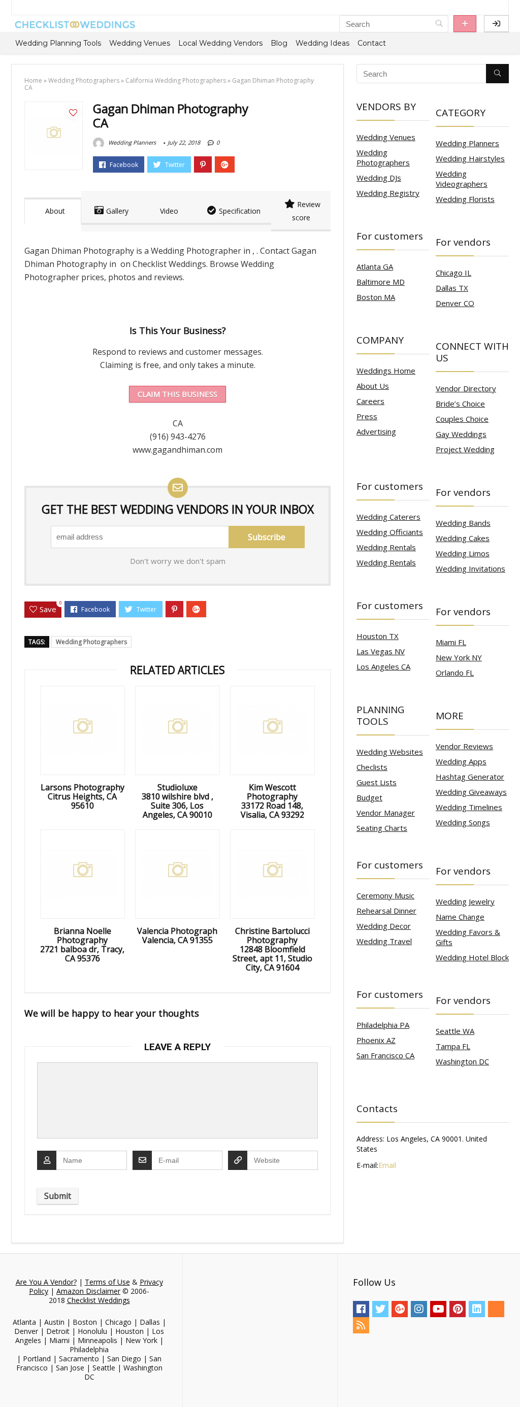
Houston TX (377, 636)
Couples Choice (462, 419)
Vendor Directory (466, 388)
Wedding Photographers (83, 80)
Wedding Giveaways (471, 792)
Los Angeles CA (383, 666)
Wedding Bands (463, 523)
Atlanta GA (374, 266)
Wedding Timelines (469, 807)
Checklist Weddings (98, 1300)
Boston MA (375, 297)
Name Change (460, 917)
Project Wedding (465, 449)
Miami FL (451, 642)
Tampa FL (453, 1046)
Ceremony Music (385, 895)
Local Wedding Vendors (220, 43)
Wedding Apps (461, 761)
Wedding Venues (139, 43)
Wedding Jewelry (465, 901)
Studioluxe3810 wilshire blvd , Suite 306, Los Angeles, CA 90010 (177, 801)
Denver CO (455, 303)
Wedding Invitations (470, 568)
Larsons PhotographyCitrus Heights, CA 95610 (82, 796)
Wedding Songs (463, 822)
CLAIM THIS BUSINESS (177, 394)
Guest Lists (376, 782)
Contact (372, 43)
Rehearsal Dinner (386, 911)
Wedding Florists (465, 199)
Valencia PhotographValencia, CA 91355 (177, 935)
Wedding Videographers (462, 179)
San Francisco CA (385, 1055)
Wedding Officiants (389, 532)
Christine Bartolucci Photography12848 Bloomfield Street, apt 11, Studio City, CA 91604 (272, 949)
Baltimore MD (380, 282)
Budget (369, 797)
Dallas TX (452, 288)
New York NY (459, 657)
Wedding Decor (383, 926)
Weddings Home (385, 370)
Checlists (371, 767)
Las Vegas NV (380, 651)
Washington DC (462, 1061)
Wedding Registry (387, 193)
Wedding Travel (384, 941)
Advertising (376, 431)
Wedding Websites (389, 752)
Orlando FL (455, 672)
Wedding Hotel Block (472, 957)
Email (387, 1165)
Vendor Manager (385, 813)
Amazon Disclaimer (88, 1291)
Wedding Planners (131, 142)
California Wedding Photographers (175, 80)
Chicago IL (453, 272)
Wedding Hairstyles (470, 158)
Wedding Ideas (322, 43)
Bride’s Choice (460, 403)
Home (33, 80)
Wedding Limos (463, 553)
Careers (370, 401)
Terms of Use (107, 1282)
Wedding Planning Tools (58, 43)
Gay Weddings (461, 434)
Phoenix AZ (376, 1040)
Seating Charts (381, 828)
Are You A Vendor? (46, 1282)
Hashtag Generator (470, 777)
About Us (372, 386)
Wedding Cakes (463, 538)
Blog (279, 43)
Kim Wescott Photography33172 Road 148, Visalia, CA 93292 (272, 801)
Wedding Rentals (386, 547)
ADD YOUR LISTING (464, 23)
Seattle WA (455, 1031)
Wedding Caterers (388, 517)
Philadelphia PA (382, 1025)
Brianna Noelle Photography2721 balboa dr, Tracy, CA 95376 (82, 944)
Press (366, 416)
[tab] (52, 211)
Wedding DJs (378, 178)
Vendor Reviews (464, 746)
